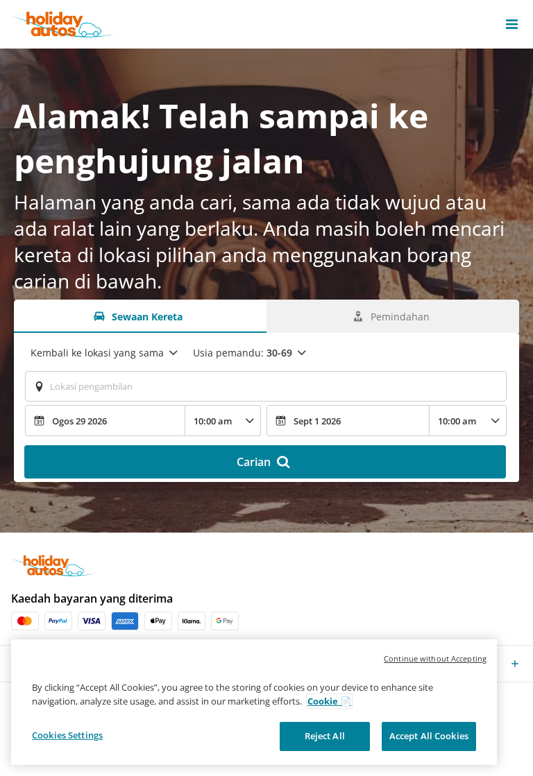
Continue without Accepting (435, 658)
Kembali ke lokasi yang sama (97, 352)
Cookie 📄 (329, 701)
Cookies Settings (67, 735)
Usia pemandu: (242, 352)
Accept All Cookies (428, 736)
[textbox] (266, 386)
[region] (254, 702)
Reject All (325, 736)
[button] (512, 24)
